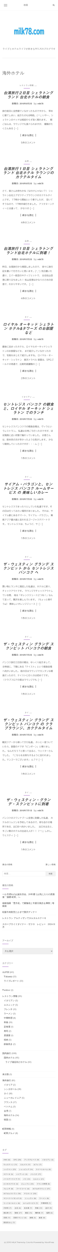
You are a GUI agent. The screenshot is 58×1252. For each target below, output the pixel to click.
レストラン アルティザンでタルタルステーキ (24, 918)
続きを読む (28, 135)
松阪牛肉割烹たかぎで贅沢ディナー (19, 912)
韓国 (6, 1119)
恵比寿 (8, 1213)
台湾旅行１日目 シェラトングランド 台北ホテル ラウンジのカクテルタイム (28, 173)
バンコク (36, 1174)
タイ (27, 317)
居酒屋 (7, 1035)
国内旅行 (6, 1053)
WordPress (49, 1242)
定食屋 (7, 1026)
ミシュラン (30, 1198)
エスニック (9, 1004)
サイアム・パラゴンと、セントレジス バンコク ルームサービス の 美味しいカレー (28, 488)
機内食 (39, 1213)
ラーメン (8, 1013)
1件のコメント (28, 458)
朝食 (18, 1213)
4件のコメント (28, 222)
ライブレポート (11, 980)
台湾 (27, 161)
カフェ (38, 1165)
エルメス (25, 1165)
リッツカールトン (12, 1203)
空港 (7, 1218)
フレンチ (8, 1009)
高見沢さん (9, 1222)
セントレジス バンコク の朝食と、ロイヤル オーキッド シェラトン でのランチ (28, 408)
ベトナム (8, 1106)
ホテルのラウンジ (41, 1189)
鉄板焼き (8, 1044)
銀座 (42, 1218)
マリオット (30, 1194)
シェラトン (10, 1169)
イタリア (8, 1084)
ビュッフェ (27, 1184)
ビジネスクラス (11, 1184)
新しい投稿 (51, 864)
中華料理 (8, 1018)
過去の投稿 (7, 864)
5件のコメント (28, 143)
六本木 (8, 1208)
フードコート (23, 1189)
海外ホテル (9, 1115)
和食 (6, 1022)
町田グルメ (9, 1133)
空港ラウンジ (20, 1218)
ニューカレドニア (12, 1097)
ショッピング (26, 1169)
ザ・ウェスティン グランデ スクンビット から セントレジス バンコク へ (28, 568)
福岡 (49, 1213)
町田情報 (6, 1128)
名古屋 (28, 1208)
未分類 (5, 1074)
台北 (18, 1208)
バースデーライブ (12, 1179)
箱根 (33, 1218)
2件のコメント (28, 378)
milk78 (40, 104)
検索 (50, 873)
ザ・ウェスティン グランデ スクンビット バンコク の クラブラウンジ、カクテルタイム (28, 724)
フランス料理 (43, 1184)
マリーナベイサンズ (13, 1198)
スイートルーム (43, 1169)
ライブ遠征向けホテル (16, 1062)
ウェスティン (10, 1165)
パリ (26, 1179)
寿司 (6, 1031)
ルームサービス (30, 1203)
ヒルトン (38, 1179)
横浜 (28, 1213)
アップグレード (31, 1160)
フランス (8, 1102)
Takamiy (8, 976)
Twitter (6, 990)
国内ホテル (9, 1057)
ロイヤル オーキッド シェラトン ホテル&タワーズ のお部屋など (28, 329)
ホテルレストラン (12, 1194)
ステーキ (8, 1174)
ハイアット (22, 1174)
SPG (17, 1160)
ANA (7, 1160)
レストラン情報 (27, 85)
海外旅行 (6, 1080)
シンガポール (10, 1089)
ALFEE (5, 972)
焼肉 (6, 1039)
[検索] (54, 5)
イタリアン (27, 397)
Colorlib (29, 1242)
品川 (48, 1208)
